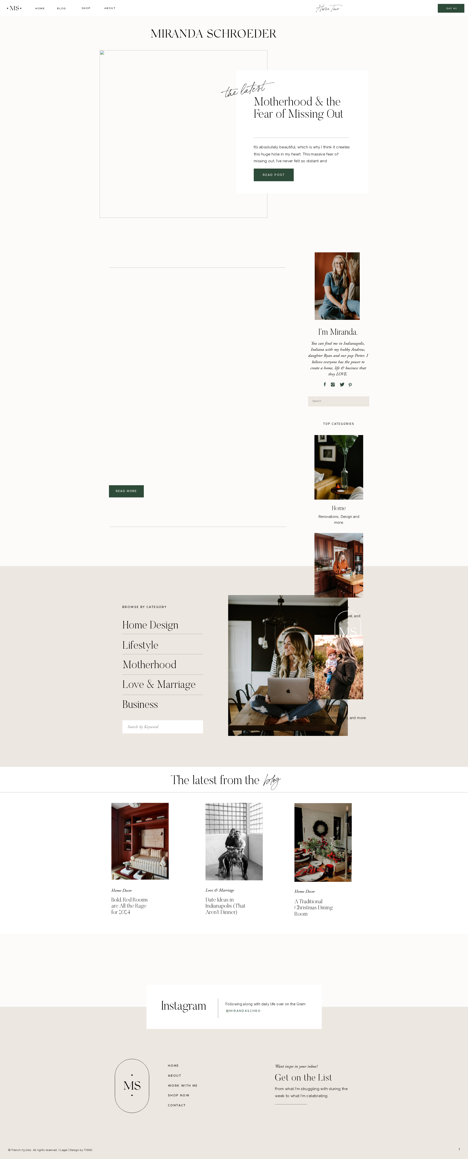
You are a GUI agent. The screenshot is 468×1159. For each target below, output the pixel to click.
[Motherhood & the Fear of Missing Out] (183, 134)
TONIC (88, 1150)
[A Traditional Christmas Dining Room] (323, 842)
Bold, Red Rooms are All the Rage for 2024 (129, 906)
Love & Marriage (219, 890)
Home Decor (121, 890)
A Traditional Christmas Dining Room (313, 908)
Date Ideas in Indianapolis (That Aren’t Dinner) (225, 906)
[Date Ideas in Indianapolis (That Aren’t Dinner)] (234, 841)
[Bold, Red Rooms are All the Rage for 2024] (140, 841)
